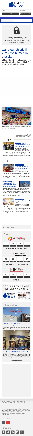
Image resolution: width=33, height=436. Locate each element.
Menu (7, 20)
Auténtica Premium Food (16, 249)
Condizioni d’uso (5, 414)
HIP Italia (16, 280)
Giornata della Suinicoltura (16, 264)
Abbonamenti (12, 413)
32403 (21, 411)
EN (3, 422)
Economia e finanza (10, 46)
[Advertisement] (16, 89)
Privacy (23, 413)
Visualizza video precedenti (16, 360)
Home (3, 46)
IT (8, 422)
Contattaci (18, 413)
